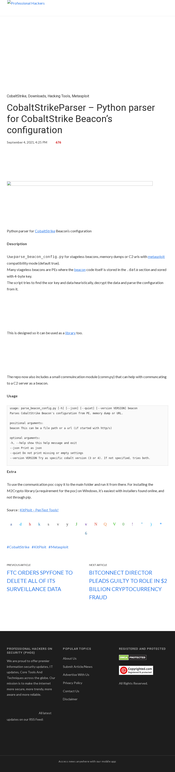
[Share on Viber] (134, 524)
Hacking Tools (59, 96)
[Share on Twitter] (22, 524)
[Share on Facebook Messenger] (162, 524)
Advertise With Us (76, 674)
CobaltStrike (16, 96)
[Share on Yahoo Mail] (87, 524)
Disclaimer (70, 699)
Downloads (37, 96)
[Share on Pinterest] (31, 524)
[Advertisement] (87, 164)
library (70, 333)
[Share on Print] (50, 524)
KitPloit (40, 547)
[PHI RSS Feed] (47, 719)
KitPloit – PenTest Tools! (39, 510)
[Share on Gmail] (96, 524)
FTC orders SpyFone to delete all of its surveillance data (40, 580)
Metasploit (80, 96)
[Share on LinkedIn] (40, 524)
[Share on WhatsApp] (78, 524)
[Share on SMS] (124, 524)
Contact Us (71, 691)
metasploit (156, 256)
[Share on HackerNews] (106, 524)
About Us (70, 658)
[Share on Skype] (152, 524)
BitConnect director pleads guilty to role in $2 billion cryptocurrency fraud (128, 584)
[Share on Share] (87, 533)
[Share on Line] (115, 524)
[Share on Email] (59, 524)
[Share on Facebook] (12, 524)
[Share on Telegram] (143, 524)
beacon (80, 269)
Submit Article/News (78, 667)
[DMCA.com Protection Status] (133, 657)
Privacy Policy (72, 683)
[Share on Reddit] (68, 524)
